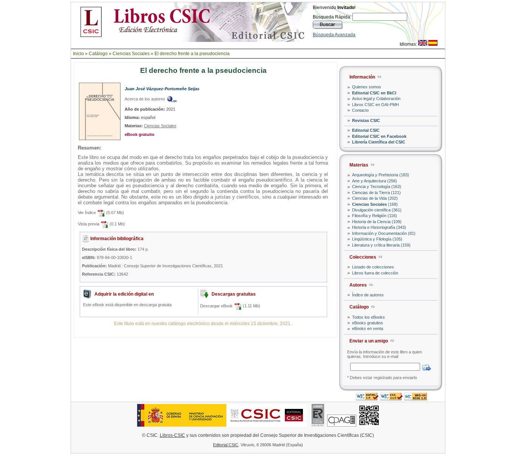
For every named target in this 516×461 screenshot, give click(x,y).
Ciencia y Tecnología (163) (376, 186)
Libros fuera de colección (375, 273)
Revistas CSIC (366, 120)
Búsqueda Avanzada (334, 34)
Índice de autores (368, 295)
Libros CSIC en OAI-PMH (375, 104)
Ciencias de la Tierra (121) (376, 192)
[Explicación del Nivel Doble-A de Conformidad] (415, 398)
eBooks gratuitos (367, 323)
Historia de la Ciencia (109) (377, 221)
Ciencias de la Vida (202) (375, 198)
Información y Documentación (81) (384, 233)
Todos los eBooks (368, 317)
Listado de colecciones (373, 267)
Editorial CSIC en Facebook (379, 136)
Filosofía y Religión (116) (374, 215)
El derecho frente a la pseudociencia (192, 53)
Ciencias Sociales (131, 53)
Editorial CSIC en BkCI (374, 93)
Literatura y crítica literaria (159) (381, 245)
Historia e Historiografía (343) (379, 227)
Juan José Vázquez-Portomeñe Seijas (162, 88)
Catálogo (98, 53)
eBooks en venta (367, 328)
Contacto (360, 110)
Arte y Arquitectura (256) (374, 181)
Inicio (78, 53)
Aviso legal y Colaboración (376, 98)
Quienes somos (366, 87)
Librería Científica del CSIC (378, 142)
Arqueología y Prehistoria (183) (380, 175)
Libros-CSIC (172, 435)
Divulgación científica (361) (377, 210)
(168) (375, 204)
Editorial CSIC (366, 130)
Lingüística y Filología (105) (377, 239)
